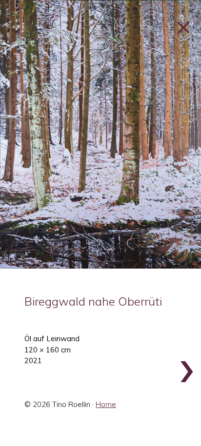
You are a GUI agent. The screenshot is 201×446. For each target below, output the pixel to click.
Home (106, 404)
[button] (100, 134)
